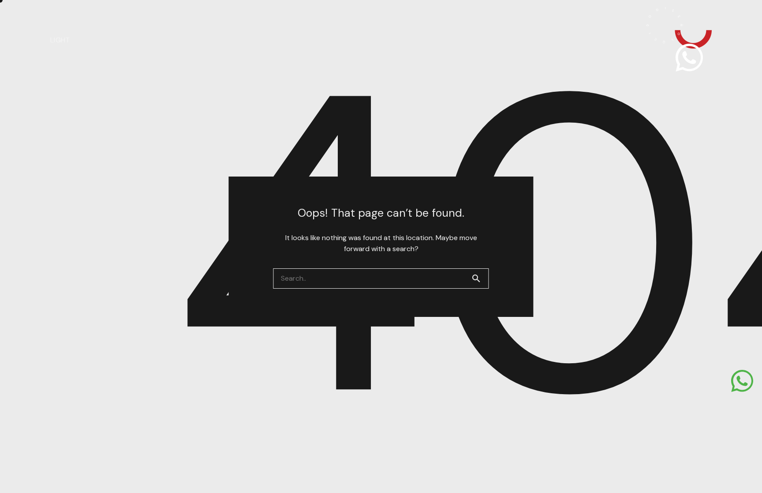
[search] (480, 278)
